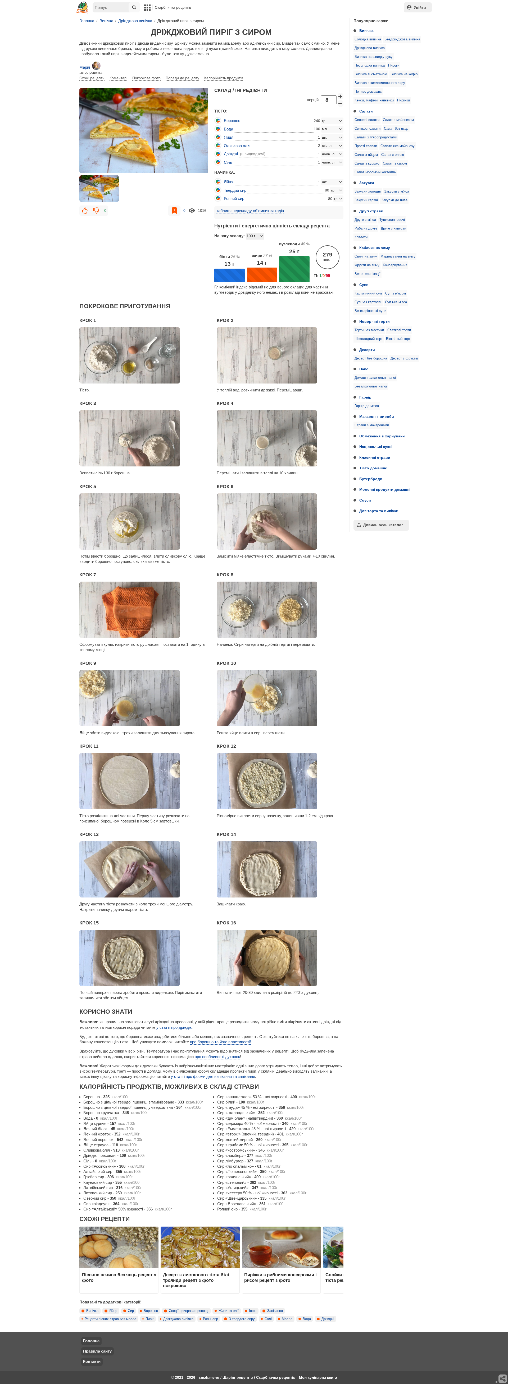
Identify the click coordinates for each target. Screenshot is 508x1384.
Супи (364, 285)
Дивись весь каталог (383, 525)
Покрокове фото (146, 78)
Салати (366, 111)
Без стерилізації (367, 274)
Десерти (367, 350)
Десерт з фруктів (404, 358)
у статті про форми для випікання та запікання (213, 1076)
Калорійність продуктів (223, 78)
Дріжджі (327, 1319)
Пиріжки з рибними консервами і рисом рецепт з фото (280, 1277)
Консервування (395, 265)
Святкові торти (399, 330)
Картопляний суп (368, 293)
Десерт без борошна (371, 358)
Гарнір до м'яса (367, 406)
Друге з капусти (393, 228)
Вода (307, 1319)
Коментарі (118, 78)
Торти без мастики (369, 330)
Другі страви (371, 211)
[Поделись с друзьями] (503, 1379)
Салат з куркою (367, 163)
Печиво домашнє (368, 91)
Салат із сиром (395, 163)
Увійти (420, 7)
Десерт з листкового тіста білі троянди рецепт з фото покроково (196, 1280)
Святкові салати (367, 128)
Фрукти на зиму (367, 265)
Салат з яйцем (366, 155)
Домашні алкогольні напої (375, 378)
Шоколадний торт (369, 339)
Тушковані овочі (392, 220)
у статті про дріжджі (174, 1027)
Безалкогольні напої (371, 386)
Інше (252, 1311)
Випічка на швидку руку (374, 57)
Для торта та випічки (378, 511)
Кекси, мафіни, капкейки (374, 100)
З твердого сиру (242, 1319)
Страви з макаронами (372, 425)
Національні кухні (375, 447)
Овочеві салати (367, 120)
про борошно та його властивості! (220, 1042)
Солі (268, 1319)
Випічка (366, 31)
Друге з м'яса (365, 220)
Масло (287, 1319)
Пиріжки (403, 100)
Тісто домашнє (373, 468)
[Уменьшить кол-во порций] (340, 103)
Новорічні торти (374, 321)
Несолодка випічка (370, 65)
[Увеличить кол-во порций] (340, 96)
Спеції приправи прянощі (188, 1311)
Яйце (113, 1311)
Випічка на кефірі (404, 74)
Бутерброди (370, 479)
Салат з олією (392, 155)
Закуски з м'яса (396, 191)
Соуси (365, 500)
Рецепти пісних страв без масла (110, 1319)
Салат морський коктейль (375, 172)
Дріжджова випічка (370, 48)
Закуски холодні (368, 191)
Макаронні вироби (376, 416)
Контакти (92, 1361)
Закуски (366, 183)
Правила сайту (97, 1351)
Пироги (393, 65)
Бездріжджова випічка (402, 39)
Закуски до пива (394, 200)
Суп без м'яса (396, 302)
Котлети (361, 237)
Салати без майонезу (397, 146)
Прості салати (366, 146)
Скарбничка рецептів (173, 7)
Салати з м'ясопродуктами (376, 137)
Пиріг (150, 1319)
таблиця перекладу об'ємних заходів (250, 210)
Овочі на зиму (366, 256)
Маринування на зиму (397, 256)
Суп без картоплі (368, 302)
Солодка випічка (368, 39)
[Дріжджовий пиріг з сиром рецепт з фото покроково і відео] (143, 130)
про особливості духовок (217, 1056)
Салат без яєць (396, 128)
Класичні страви (374, 457)
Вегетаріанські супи (370, 311)
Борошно (151, 1311)
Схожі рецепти (92, 78)
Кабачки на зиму (374, 248)
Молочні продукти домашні (384, 489)
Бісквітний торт (398, 339)
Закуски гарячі (366, 200)
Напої (364, 369)
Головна (91, 1341)
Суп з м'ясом (395, 293)
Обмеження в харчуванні (382, 436)
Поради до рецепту (182, 78)
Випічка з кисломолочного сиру (380, 83)
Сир (131, 1311)
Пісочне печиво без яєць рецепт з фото (119, 1277)
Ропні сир (210, 1319)
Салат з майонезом (398, 120)
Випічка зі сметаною (371, 74)
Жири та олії (229, 1311)
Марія (84, 67)
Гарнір (365, 397)
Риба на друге (366, 228)
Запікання (275, 1311)
